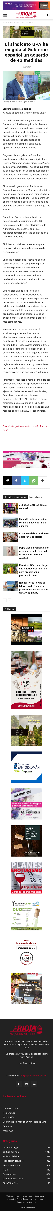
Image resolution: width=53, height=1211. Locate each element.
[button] (5, 15)
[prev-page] (5, 600)
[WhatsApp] (33, 480)
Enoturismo (14, 22)
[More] (42, 480)
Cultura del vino (28, 22)
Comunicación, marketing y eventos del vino (24, 1121)
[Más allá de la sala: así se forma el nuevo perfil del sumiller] (10, 523)
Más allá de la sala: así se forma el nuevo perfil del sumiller (33, 522)
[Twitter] (25, 480)
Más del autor (35, 497)
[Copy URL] (7, 480)
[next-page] (9, 600)
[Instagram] (26, 1084)
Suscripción (8, 1117)
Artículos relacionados (15, 497)
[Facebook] (16, 480)
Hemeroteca (9, 1112)
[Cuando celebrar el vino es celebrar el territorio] (10, 537)
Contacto (7, 1126)
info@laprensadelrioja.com (33, 1075)
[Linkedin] (34, 1084)
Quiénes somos (10, 1108)
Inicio (5, 22)
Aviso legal (8, 1130)
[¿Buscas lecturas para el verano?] (10, 508)
